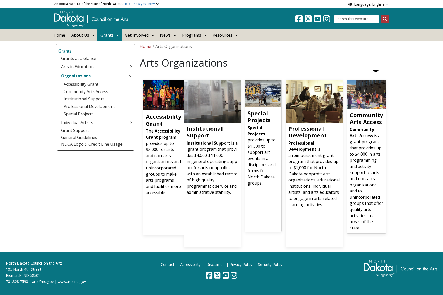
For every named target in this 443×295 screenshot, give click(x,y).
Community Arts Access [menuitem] (86, 91)
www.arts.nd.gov (72, 281)
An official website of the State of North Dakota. (104, 4)
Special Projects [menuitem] (79, 114)
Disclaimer (215, 264)
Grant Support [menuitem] (75, 130)
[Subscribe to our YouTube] (317, 19)
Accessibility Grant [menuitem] (81, 84)
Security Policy (270, 264)
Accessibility (190, 264)
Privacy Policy (241, 264)
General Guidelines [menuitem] (79, 137)
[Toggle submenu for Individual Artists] (131, 122)
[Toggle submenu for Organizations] (131, 76)
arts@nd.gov (43, 281)
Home (59, 35)
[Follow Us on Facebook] (299, 19)
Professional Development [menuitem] (89, 106)
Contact (167, 264)
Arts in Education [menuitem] (77, 66)
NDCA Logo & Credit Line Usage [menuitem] (92, 144)
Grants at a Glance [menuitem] (78, 58)
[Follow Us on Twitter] (308, 19)
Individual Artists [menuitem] (77, 122)
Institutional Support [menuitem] (84, 99)
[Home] (91, 18)
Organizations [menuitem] (76, 76)
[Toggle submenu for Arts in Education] (131, 67)
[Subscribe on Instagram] (326, 19)
